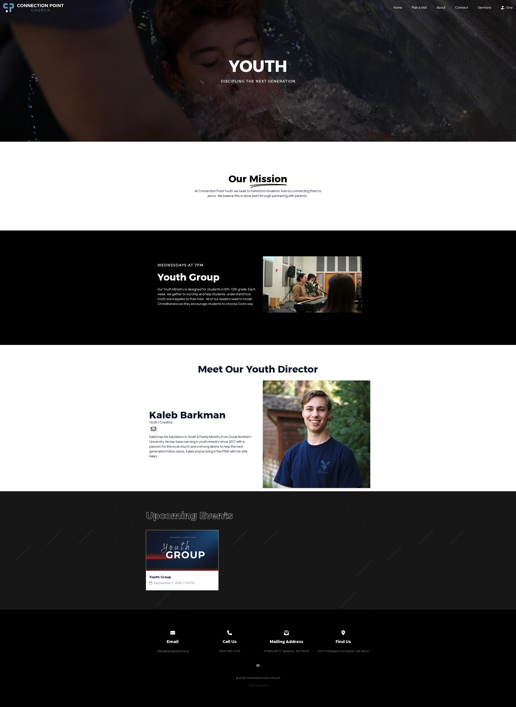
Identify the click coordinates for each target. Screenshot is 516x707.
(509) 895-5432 (229, 651)
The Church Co (258, 685)
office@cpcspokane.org (173, 651)
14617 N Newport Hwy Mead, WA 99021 (343, 651)
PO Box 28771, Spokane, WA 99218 (286, 651)
